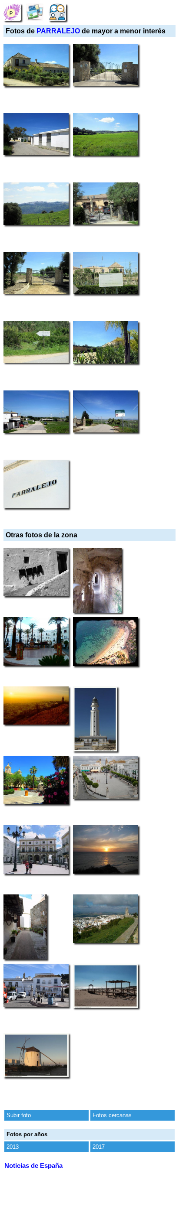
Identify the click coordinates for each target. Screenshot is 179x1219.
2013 (13, 1147)
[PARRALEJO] (12, 12)
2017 (99, 1147)
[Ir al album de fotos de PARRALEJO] (34, 12)
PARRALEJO (58, 31)
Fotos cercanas (112, 1115)
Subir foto (19, 1115)
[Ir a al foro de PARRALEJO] (57, 12)
